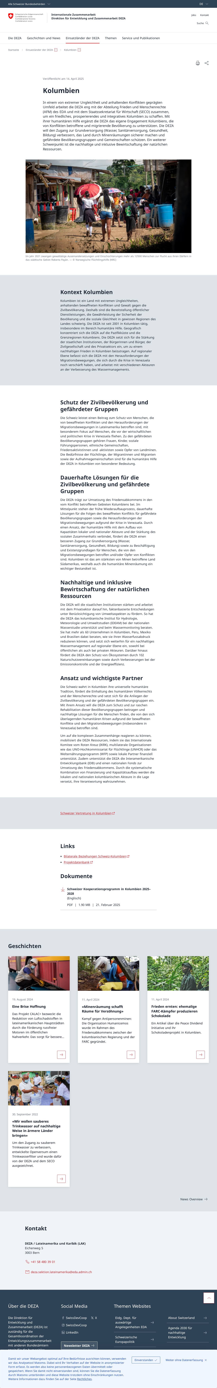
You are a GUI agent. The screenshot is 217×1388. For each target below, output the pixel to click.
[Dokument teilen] (206, 63)
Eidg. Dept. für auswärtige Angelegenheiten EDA (131, 1322)
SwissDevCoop (76, 1318)
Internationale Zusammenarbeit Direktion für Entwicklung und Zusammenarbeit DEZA (88, 16)
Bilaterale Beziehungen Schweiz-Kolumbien (95, 856)
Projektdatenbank (77, 862)
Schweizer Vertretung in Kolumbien (86, 813)
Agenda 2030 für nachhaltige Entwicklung (180, 1332)
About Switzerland (181, 1318)
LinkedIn (72, 1332)
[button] (14, 38)
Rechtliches (84, 1379)
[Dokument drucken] (197, 63)
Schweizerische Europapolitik (126, 1339)
